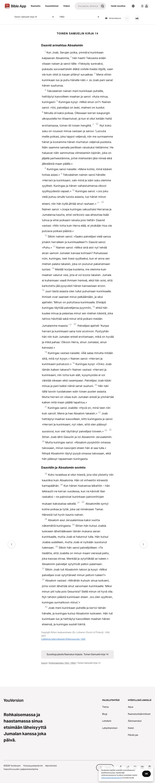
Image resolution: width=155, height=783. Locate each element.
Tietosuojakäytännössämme (111, 777)
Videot (66, 6)
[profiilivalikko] (144, 6)
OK (146, 773)
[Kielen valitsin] (133, 6)
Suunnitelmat (51, 6)
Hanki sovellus (118, 6)
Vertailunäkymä (115, 18)
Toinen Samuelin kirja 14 (25, 17)
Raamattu (35, 6)
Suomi (44, 663)
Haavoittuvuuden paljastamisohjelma (21, 769)
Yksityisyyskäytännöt (33, 765)
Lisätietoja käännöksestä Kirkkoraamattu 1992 (63, 638)
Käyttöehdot (51, 765)
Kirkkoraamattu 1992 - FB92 (62, 663)
